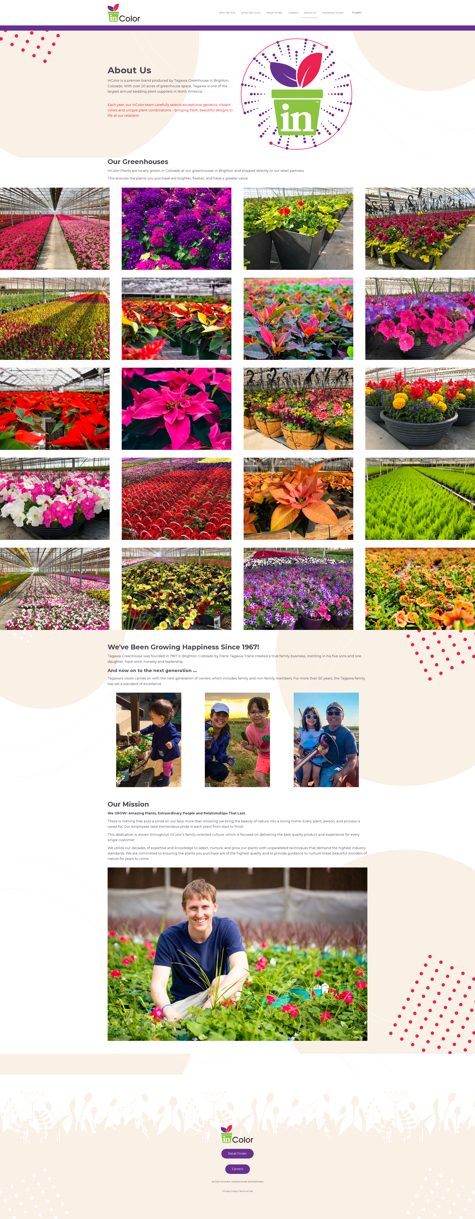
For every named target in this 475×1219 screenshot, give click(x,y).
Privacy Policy (230, 1191)
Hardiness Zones (332, 12)
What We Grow (251, 12)
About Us (310, 12)
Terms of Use (246, 1191)
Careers (293, 12)
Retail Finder (274, 12)
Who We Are (227, 12)
